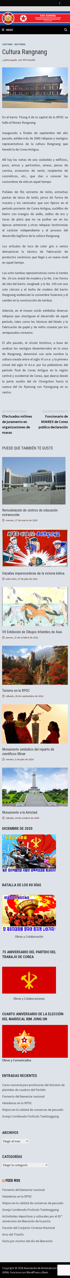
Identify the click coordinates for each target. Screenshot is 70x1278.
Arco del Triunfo (13, 1234)
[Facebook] (60, 3)
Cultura (7, 44)
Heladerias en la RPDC (17, 1103)
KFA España (29, 59)
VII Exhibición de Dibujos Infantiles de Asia (32, 632)
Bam (45, 1272)
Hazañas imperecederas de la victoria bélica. (33, 573)
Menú (9, 30)
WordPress (33, 1272)
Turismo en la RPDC (16, 690)
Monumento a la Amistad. (20, 812)
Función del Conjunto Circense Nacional (28, 1228)
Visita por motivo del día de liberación (27, 1241)
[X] (64, 3)
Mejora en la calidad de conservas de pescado (32, 1110)
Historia (19, 44)
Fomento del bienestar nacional (23, 1096)
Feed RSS (13, 1180)
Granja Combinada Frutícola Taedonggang (30, 1116)
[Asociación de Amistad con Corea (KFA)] (35, 18)
